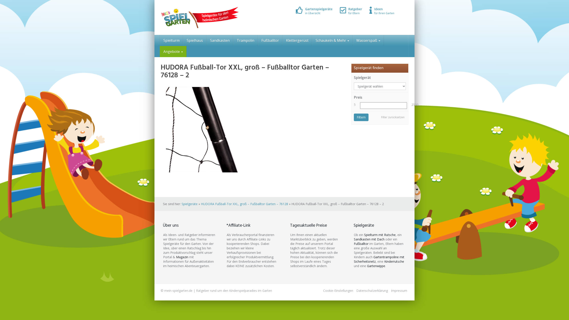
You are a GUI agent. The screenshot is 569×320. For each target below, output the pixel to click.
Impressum (399, 290)
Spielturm (171, 40)
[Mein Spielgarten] (200, 17)
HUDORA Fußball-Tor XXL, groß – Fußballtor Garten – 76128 (244, 204)
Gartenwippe (376, 266)
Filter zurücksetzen (393, 117)
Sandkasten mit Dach (369, 239)
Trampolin (245, 40)
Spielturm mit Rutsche (380, 235)
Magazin (182, 257)
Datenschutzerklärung (372, 290)
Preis (358, 97)
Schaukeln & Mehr (331, 40)
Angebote (172, 51)
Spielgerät (362, 77)
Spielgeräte (190, 204)
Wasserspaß (367, 40)
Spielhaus (195, 40)
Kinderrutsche (394, 261)
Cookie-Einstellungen (338, 290)
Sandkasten (220, 40)
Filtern (361, 117)
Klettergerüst (297, 40)
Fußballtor (270, 40)
